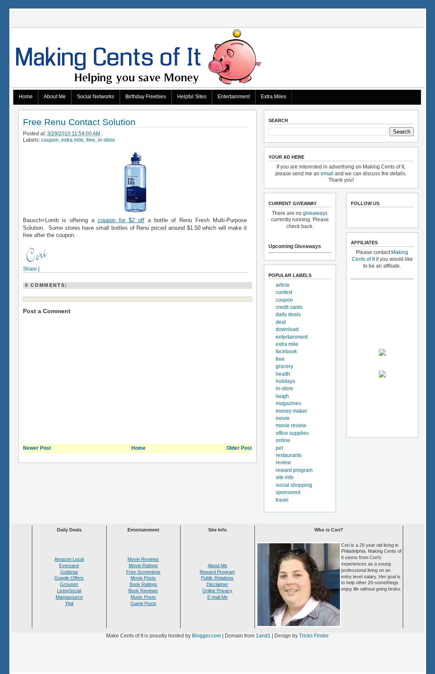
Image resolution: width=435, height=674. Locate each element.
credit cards (289, 307)
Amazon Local (69, 559)
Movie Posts (143, 577)
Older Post (239, 448)
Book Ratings (143, 584)
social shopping (294, 485)
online (283, 440)
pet (279, 448)
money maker (291, 411)
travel (282, 500)
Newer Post (37, 448)
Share (30, 269)
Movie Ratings (143, 565)
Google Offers (69, 577)
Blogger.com (206, 636)
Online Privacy (217, 590)
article (283, 285)
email (327, 174)
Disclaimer (217, 584)
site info (285, 477)
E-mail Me (217, 597)
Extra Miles (273, 97)
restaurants (289, 455)
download (287, 329)
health (283, 374)
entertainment (292, 337)
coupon (50, 140)
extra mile (72, 140)
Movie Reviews (143, 559)
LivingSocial (69, 590)
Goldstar (69, 571)
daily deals (288, 314)
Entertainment (234, 97)
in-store (106, 140)
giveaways (315, 213)
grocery (284, 366)
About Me (55, 97)
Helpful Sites (191, 97)
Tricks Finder (314, 636)
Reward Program (217, 571)
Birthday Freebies (145, 97)
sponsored (288, 492)
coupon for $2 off (121, 220)
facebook (286, 351)
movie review (291, 425)
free (90, 140)
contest (284, 292)
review (283, 463)
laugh (282, 396)
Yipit (69, 603)
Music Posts (143, 597)
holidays (285, 381)
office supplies (292, 433)
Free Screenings (143, 571)
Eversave (69, 565)
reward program (294, 470)
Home (26, 97)
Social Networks (95, 97)
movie (283, 418)
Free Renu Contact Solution (79, 122)
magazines (288, 403)
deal (281, 322)
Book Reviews (143, 590)
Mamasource (69, 597)
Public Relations (217, 577)
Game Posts (143, 603)
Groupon (69, 584)
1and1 (263, 636)
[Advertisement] (217, 657)
